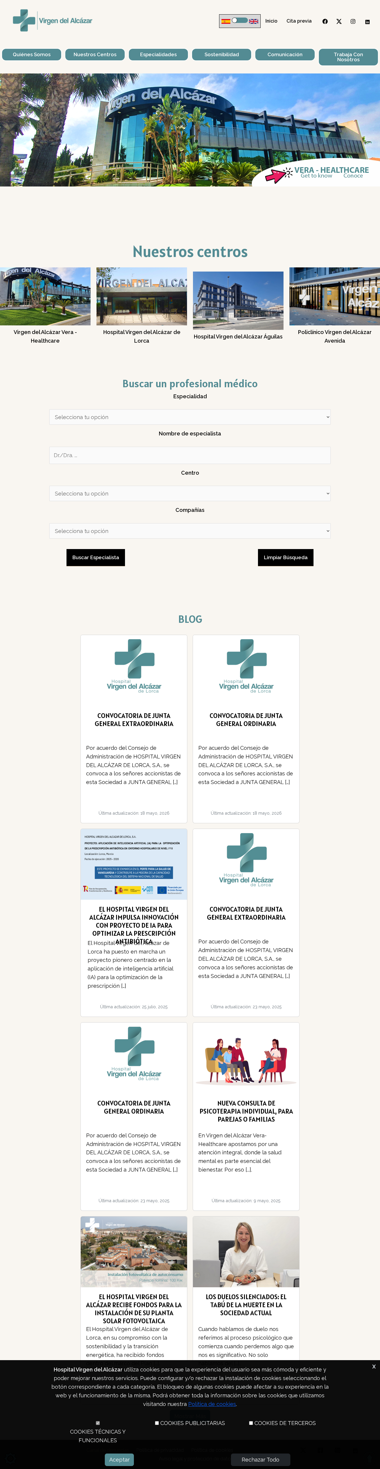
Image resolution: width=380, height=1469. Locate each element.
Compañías (190, 510)
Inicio (271, 21)
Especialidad (190, 396)
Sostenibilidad (222, 54)
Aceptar (119, 1460)
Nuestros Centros (95, 54)
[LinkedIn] (367, 21)
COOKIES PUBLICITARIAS (192, 1423)
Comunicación (285, 54)
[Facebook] (325, 21)
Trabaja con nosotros (348, 56)
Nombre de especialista (190, 433)
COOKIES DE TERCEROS (285, 1423)
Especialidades (158, 54)
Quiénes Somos (31, 54)
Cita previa (299, 21)
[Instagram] (353, 21)
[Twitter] (339, 21)
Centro (190, 473)
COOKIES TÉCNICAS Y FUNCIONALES (98, 1436)
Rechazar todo (260, 1460)
